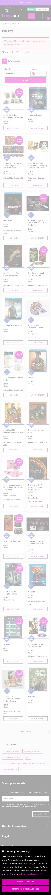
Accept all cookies (25, 882)
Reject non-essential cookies (25, 889)
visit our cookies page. (29, 874)
